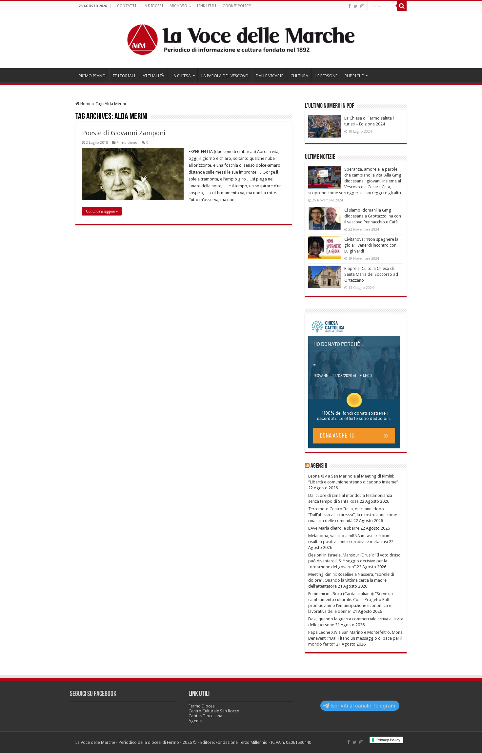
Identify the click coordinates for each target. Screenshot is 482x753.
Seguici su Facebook (93, 694)
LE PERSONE (326, 75)
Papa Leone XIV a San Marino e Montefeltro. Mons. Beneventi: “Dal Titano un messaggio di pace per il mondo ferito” (355, 638)
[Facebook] (349, 6)
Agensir (319, 466)
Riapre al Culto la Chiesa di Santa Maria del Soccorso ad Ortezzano (371, 274)
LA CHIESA (181, 75)
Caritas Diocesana (205, 715)
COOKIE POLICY (237, 6)
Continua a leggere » (102, 211)
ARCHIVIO (178, 6)
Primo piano (126, 143)
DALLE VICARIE (269, 75)
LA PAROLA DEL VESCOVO (225, 75)
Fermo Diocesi (202, 706)
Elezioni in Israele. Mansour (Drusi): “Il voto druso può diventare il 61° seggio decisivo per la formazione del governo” (354, 561)
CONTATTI (126, 6)
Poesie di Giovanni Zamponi (124, 133)
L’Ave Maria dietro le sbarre (333, 528)
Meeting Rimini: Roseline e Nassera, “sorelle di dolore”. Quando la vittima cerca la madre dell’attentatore (351, 580)
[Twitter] (355, 6)
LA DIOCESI (153, 6)
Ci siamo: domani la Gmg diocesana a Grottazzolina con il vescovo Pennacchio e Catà (372, 216)
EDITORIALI (124, 75)
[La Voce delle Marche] (241, 39)
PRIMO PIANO (92, 75)
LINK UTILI (206, 6)
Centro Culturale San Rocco (214, 710)
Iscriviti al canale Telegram (363, 706)
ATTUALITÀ (153, 75)
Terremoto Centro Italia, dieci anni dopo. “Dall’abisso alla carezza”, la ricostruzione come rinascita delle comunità (352, 514)
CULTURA (299, 75)
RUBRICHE (354, 75)
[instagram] (362, 6)
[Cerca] (402, 6)
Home (85, 103)
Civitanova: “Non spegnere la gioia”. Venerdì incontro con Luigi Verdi (371, 245)
